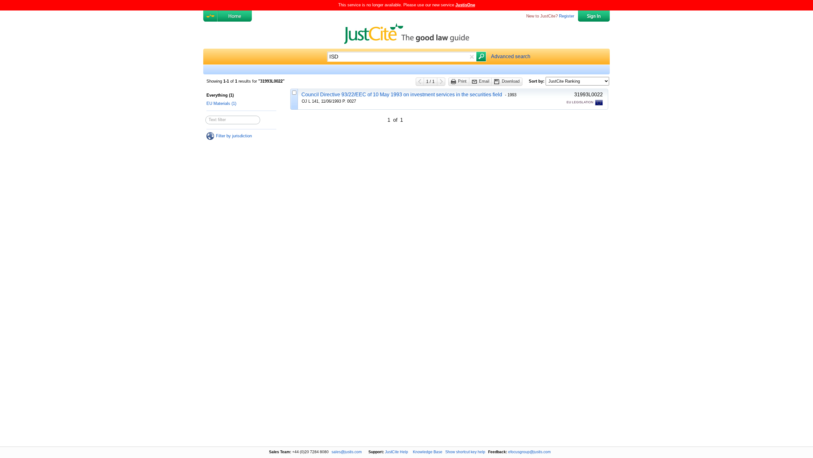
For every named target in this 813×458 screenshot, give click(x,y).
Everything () (220, 95)
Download (511, 81)
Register (566, 16)
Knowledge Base (427, 452)
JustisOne (465, 5)
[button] (472, 57)
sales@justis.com (347, 452)
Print (462, 81)
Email (484, 81)
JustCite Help (396, 452)
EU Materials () (221, 103)
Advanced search (510, 56)
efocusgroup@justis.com (529, 452)
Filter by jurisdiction (234, 135)
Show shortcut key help (465, 452)
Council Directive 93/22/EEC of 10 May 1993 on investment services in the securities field (401, 94)
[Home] (235, 16)
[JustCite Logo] (210, 16)
